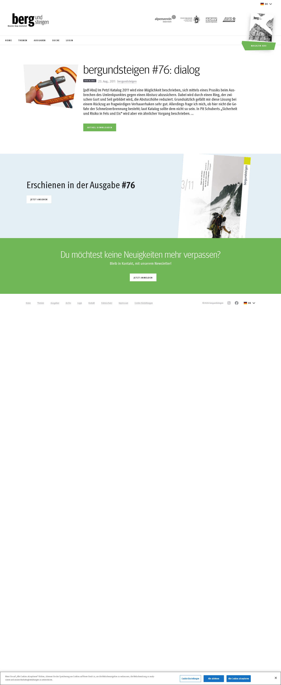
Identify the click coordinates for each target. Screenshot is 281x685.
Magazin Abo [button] (259, 45)
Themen (40, 302)
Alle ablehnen (213, 678)
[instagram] (229, 303)
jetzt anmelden (143, 277)
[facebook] (237, 303)
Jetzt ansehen (39, 199)
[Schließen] (275, 677)
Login (79, 302)
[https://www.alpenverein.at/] (165, 20)
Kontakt (91, 302)
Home (28, 302)
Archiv (68, 302)
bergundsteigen (127, 81)
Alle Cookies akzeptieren (238, 678)
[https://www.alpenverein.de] (211, 20)
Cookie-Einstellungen (144, 302)
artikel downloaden (99, 127)
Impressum (123, 302)
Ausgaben (55, 302)
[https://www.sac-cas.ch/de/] (190, 20)
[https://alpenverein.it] (229, 20)
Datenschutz (106, 302)
